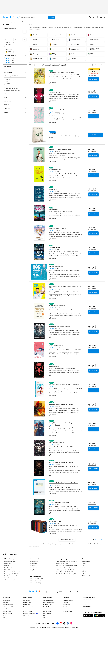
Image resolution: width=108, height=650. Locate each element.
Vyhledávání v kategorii (10, 28)
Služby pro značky (47, 609)
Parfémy (84, 564)
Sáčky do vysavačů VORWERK (11, 574)
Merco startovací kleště (62, 564)
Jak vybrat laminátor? (35, 581)
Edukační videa (47, 616)
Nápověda (45, 618)
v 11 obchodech (92, 93)
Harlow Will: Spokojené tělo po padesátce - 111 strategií (64, 385)
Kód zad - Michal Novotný (56, 266)
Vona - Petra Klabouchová (56, 346)
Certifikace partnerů (68, 607)
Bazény (84, 566)
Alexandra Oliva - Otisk (55, 92)
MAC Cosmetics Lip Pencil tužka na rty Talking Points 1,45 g (67, 566)
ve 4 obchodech (92, 210)
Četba (18, 22)
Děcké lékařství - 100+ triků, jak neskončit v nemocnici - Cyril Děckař (65, 287)
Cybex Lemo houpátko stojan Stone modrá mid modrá (67, 561)
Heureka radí (26, 604)
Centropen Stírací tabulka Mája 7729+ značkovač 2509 (63, 483)
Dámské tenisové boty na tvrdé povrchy (14, 572)
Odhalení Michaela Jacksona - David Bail (59, 326)
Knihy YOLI (32, 566)
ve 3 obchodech (92, 367)
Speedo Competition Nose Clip (63, 568)
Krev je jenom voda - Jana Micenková (58, 110)
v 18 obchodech (92, 112)
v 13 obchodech (92, 171)
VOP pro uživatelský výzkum (30, 616)
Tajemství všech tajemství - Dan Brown (59, 502)
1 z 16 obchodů (92, 75)
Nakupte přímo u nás (28, 607)
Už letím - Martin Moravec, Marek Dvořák (60, 149)
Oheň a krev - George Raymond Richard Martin (61, 404)
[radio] (4, 58)
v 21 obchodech (92, 249)
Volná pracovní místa (8, 607)
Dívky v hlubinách (53, 210)
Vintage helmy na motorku (10, 578)
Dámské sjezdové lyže (9, 580)
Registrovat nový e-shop (49, 602)
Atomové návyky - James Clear (57, 306)
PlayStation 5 (85, 568)
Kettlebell (6, 566)
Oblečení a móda (86, 576)
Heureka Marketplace (48, 607)
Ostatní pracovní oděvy (10, 561)
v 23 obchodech (92, 288)
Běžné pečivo (7, 564)
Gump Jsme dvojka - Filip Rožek (57, 228)
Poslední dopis (53, 189)
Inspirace (65, 609)
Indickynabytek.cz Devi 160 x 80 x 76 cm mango (67, 570)
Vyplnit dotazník (87, 607)
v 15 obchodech (92, 386)
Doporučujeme (86, 559)
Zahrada (84, 572)
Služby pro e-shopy (48, 604)
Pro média (5, 609)
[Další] (104, 540)
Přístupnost (6, 618)
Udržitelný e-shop (67, 611)
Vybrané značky (35, 559)
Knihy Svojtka (33, 564)
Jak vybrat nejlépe (35, 576)
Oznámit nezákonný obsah (9, 616)
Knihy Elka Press (34, 561)
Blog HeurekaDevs (7, 613)
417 (101, 539)
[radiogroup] (15, 60)
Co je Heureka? (7, 600)
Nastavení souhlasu (28, 609)
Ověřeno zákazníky (68, 600)
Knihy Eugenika (34, 568)
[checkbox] (4, 42)
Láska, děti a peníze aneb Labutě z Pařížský (60, 423)
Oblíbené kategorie (10, 559)
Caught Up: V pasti (54, 366)
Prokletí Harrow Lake (55, 170)
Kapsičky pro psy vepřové (10, 576)
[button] (13, 31)
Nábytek (84, 574)
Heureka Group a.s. (47, 628)
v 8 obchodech (92, 425)
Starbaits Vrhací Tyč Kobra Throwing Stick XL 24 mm (67, 574)
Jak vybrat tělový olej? (35, 583)
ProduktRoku (66, 604)
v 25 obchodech (92, 151)
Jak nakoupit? (26, 600)
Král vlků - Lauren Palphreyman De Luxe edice (61, 462)
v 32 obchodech (92, 504)
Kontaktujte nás (87, 599)
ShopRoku (65, 602)
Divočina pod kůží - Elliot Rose (57, 443)
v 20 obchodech (92, 269)
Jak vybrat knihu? (53, 134)
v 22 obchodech (92, 191)
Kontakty (5, 602)
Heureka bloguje (7, 611)
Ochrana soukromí (27, 611)
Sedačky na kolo (8, 568)
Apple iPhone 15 (86, 561)
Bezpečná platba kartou (29, 613)
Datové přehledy (47, 611)
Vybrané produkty (61, 559)
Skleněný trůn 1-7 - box (55, 521)
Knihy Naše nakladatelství (36, 570)
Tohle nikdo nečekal (54, 247)
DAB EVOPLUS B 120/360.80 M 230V (64, 572)
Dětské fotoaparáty (9, 570)
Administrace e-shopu (48, 600)
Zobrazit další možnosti (11, 90)
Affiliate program (47, 613)
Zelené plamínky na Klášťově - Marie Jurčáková (61, 73)
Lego (83, 570)
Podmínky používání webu (71, 628)
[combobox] (32, 17)
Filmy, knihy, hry (12, 22)
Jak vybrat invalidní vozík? (36, 579)
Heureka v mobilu (27, 602)
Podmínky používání (8, 604)
